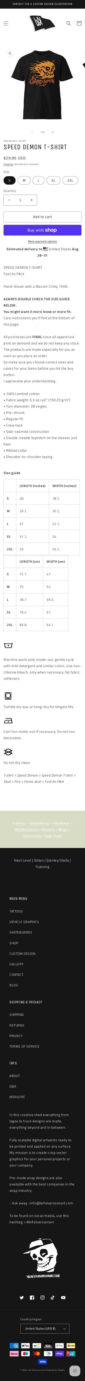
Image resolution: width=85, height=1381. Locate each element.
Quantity (10, 191)
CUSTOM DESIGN (22, 953)
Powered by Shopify (55, 1370)
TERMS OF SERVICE (24, 1046)
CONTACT (16, 974)
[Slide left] (32, 132)
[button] (6, 23)
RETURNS (16, 1025)
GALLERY (16, 964)
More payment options (42, 241)
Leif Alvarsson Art (37, 1370)
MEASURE (17, 1096)
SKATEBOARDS (20, 932)
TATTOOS (16, 911)
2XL (70, 180)
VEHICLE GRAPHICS (24, 921)
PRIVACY (16, 1035)
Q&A (12, 1086)
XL (53, 180)
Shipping (8, 164)
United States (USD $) (40, 1328)
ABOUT (14, 1075)
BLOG (13, 985)
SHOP (13, 943)
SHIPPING (16, 1014)
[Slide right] (53, 132)
